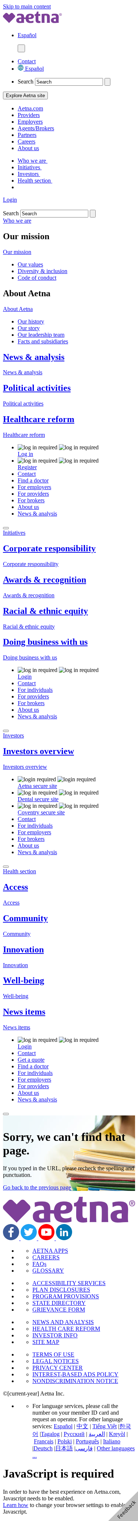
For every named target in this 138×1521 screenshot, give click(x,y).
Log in (25, 454)
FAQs (39, 1264)
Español (34, 69)
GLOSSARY (48, 1270)
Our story (29, 328)
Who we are (32, 161)
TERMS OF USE (53, 1354)
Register (27, 467)
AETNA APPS (50, 1251)
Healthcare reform (38, 419)
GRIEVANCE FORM (58, 1309)
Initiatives (30, 167)
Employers (30, 122)
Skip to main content (27, 6)
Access (15, 887)
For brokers (31, 500)
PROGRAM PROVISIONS (65, 1296)
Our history (31, 321)
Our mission (17, 252)
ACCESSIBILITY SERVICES (69, 1283)
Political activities (37, 388)
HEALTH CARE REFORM (66, 1329)
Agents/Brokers (36, 128)
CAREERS (46, 1257)
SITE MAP (45, 1342)
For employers (34, 487)
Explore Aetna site (25, 95)
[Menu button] (21, 48)
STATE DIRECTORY (59, 1303)
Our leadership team (41, 335)
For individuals (35, 690)
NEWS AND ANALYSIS (63, 1322)
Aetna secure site (37, 786)
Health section (35, 180)
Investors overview (38, 751)
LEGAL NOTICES (55, 1361)
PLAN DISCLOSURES (61, 1290)
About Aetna (18, 309)
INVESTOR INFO (55, 1335)
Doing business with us (45, 642)
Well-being (23, 980)
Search (25, 81)
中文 (82, 1426)
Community (25, 918)
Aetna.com (30, 108)
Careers (26, 141)
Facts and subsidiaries (43, 341)
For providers (33, 494)
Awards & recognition (44, 579)
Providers (29, 115)
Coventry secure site (41, 812)
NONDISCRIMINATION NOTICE (75, 1381)
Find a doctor (33, 480)
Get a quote (31, 1060)
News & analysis (33, 357)
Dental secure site (38, 799)
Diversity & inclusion (42, 271)
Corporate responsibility (49, 548)
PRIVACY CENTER (57, 1368)
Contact (27, 61)
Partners (27, 135)
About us (28, 148)
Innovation (23, 949)
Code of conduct (37, 278)
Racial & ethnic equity (45, 611)
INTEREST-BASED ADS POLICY (75, 1374)
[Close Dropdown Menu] (6, 528)
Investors (29, 174)
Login (10, 200)
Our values (30, 264)
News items (24, 1011)
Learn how (15, 1505)
